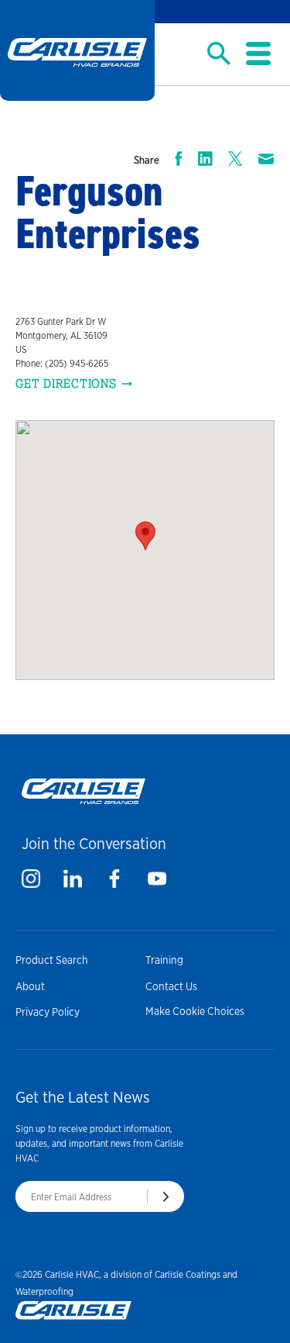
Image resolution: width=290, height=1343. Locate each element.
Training (164, 960)
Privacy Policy (47, 1012)
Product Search (51, 960)
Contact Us (171, 986)
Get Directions (66, 383)
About (30, 986)
